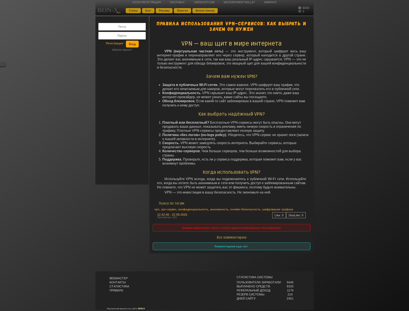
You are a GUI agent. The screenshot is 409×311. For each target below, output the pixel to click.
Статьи (133, 10)
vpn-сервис (169, 209)
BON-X (108, 10)
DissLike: (296, 215)
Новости (182, 10)
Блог (148, 10)
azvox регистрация (146, 2)
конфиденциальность (193, 209)
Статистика (119, 286)
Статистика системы (254, 277)
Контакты (117, 282)
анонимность (219, 209)
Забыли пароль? (122, 50)
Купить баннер (205, 10)
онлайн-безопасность (245, 209)
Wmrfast (270, 2)
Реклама (164, 10)
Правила (116, 290)
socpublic (177, 2)
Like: (279, 215)
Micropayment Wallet (239, 2)
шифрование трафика (277, 209)
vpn (156, 209)
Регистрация (114, 43)
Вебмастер (118, 278)
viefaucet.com (204, 2)
